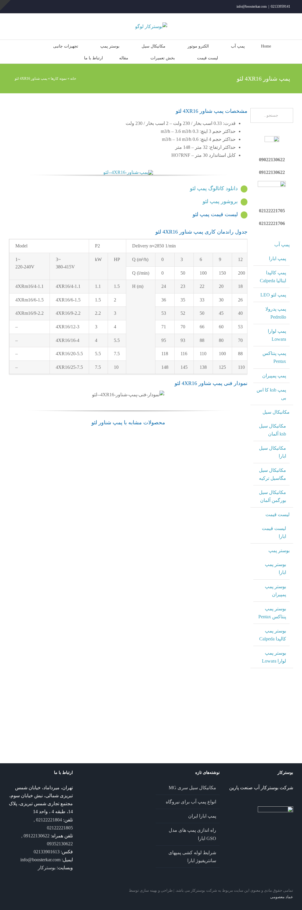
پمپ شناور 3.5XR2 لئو (176, 682)
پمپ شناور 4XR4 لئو (225, 594)
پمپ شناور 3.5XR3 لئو (128, 682)
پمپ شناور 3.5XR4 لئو (79, 682)
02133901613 (47, 851)
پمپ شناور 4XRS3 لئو (31, 542)
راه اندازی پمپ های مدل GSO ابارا (192, 834)
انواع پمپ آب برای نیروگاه (191, 801)
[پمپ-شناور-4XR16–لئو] (128, 172)
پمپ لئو (22, 600)
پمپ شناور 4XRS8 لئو (128, 542)
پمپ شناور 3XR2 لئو (79, 726)
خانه (73, 78)
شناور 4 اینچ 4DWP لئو (31, 456)
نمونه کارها (59, 78)
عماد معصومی (281, 897)
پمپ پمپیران (274, 375)
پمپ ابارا (277, 258)
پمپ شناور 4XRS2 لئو (128, 499)
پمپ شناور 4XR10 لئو (128, 594)
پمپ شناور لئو (31, 462)
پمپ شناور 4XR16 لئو (31, 594)
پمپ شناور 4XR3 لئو (225, 638)
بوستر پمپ (279, 550)
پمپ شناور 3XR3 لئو (31, 726)
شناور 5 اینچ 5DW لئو (80, 456)
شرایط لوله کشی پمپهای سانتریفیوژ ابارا (192, 856)
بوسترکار (46, 867)
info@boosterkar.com (252, 6)
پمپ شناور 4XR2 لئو (31, 682)
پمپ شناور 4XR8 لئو (176, 623)
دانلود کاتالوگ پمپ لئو (214, 188)
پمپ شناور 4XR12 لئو (79, 594)
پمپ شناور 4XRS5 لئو (79, 542)
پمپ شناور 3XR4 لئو (225, 682)
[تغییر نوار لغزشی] (5, 5)
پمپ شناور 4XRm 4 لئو (128, 717)
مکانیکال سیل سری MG (192, 787)
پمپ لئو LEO (273, 294)
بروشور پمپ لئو (220, 201)
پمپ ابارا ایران (202, 815)
